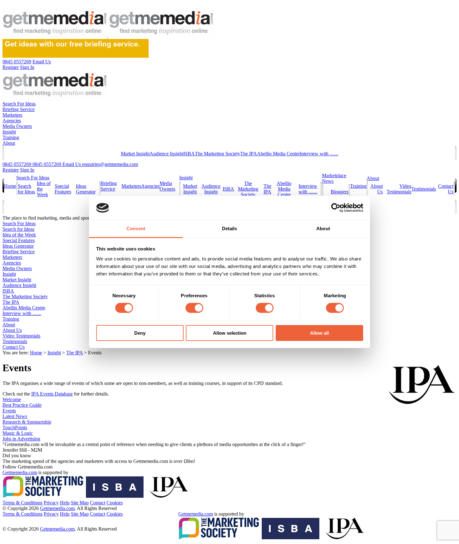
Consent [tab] (135, 228)
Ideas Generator (86, 188)
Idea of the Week (19, 234)
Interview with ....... (319, 153)
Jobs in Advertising (21, 438)
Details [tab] (229, 228)
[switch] (194, 308)
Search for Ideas (26, 188)
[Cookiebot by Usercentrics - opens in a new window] (335, 207)
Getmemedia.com (19, 472)
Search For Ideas (19, 103)
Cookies (114, 502)
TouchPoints (14, 427)
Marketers (12, 115)
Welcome (11, 399)
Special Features (63, 188)
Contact (97, 502)
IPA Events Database (52, 393)
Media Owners (17, 126)
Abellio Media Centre (278, 153)
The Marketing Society (217, 153)
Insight (9, 131)
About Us (12, 330)
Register (10, 169)
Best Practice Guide (22, 405)
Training (10, 137)
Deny (140, 333)
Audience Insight (166, 153)
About (8, 143)
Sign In (27, 169)
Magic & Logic (17, 433)
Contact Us (13, 347)
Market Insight (135, 153)
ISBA (189, 153)
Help (65, 502)
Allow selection (229, 333)
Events (9, 410)
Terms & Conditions (22, 502)
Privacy (51, 502)
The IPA (248, 153)
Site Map (80, 502)
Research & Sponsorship (26, 422)
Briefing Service (18, 109)
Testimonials (423, 189)
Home (10, 186)
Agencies (11, 120)
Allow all (319, 333)
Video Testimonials (399, 188)
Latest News (14, 416)
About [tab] (323, 228)
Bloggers (339, 191)
